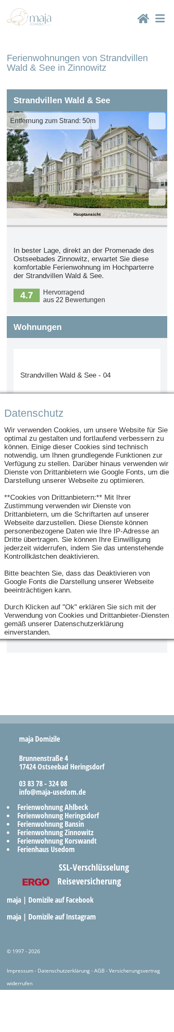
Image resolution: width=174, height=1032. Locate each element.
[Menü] (159, 26)
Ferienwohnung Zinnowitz (55, 832)
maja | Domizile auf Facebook (51, 900)
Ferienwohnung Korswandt (57, 841)
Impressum (20, 970)
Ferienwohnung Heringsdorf (58, 815)
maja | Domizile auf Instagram (52, 916)
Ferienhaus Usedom (46, 849)
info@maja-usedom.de (49, 792)
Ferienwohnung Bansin (50, 824)
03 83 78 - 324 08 (40, 783)
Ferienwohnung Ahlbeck (52, 807)
